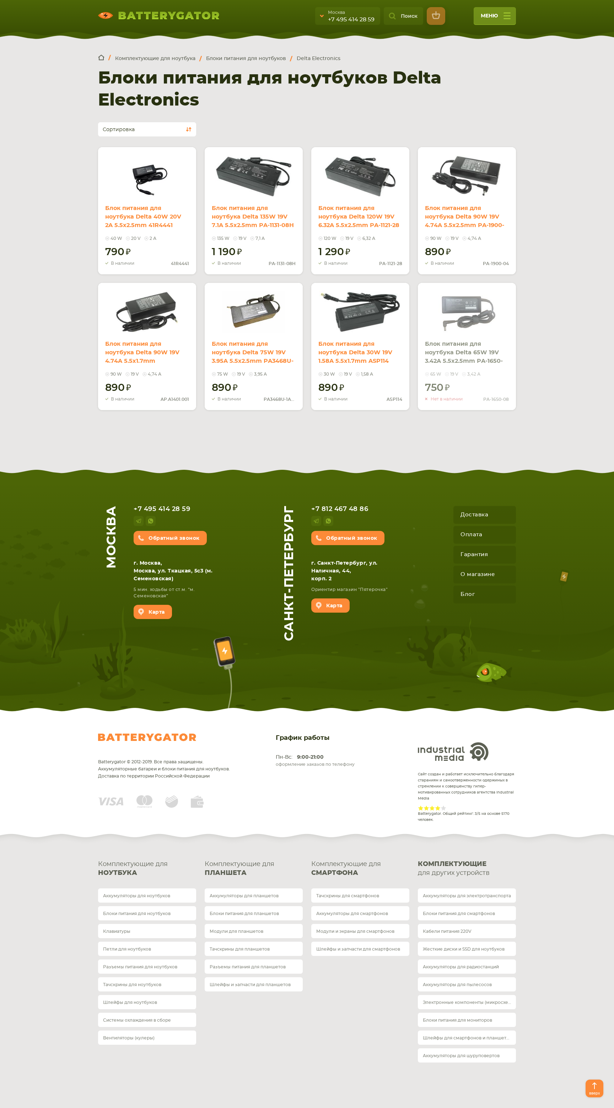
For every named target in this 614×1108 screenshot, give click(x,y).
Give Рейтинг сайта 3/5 (432, 808)
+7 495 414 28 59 (351, 19)
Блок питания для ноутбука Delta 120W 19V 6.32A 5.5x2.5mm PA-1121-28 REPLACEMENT (358, 221)
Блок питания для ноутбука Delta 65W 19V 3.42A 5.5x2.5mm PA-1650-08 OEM (464, 356)
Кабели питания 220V (447, 931)
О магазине (477, 574)
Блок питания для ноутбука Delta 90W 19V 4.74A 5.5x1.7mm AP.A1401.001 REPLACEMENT (142, 361)
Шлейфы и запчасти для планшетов (250, 985)
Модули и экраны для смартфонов (355, 931)
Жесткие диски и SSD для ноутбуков (464, 949)
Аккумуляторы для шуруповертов (461, 1056)
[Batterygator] (104, 58)
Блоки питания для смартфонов (459, 913)
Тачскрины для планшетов (240, 949)
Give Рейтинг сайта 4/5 (438, 808)
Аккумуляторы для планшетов (244, 896)
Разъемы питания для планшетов (248, 967)
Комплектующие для (133, 868)
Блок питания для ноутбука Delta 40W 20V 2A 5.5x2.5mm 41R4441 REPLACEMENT (143, 221)
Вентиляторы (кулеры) (129, 1038)
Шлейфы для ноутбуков (130, 1002)
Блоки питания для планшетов (244, 913)
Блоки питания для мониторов (457, 1020)
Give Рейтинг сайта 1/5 (421, 808)
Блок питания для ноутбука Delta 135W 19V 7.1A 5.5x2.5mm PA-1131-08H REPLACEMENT (253, 221)
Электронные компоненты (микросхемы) (469, 1002)
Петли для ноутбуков (127, 949)
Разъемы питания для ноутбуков (140, 967)
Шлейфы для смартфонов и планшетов (467, 1038)
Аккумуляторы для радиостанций (461, 967)
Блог (467, 594)
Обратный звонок (174, 538)
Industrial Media (453, 751)
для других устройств (454, 868)
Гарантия (474, 554)
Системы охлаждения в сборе (137, 1020)
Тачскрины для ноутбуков (132, 985)
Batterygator (147, 737)
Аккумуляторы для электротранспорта (467, 896)
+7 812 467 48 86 (339, 509)
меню (489, 16)
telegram (139, 521)
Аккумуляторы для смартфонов (352, 913)
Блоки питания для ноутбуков (137, 913)
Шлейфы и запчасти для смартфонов (358, 949)
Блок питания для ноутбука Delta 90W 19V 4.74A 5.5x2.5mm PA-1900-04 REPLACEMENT (464, 221)
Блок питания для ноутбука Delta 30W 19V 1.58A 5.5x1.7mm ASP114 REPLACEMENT (355, 356)
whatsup (151, 521)
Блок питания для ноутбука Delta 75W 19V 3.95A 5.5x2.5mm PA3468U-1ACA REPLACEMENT (252, 356)
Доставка (474, 514)
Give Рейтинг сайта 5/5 (443, 808)
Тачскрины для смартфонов (347, 896)
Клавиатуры (116, 931)
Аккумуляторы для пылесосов (457, 985)
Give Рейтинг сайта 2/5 (426, 808)
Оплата (471, 534)
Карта (157, 612)
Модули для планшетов (236, 931)
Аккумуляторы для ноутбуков (136, 896)
